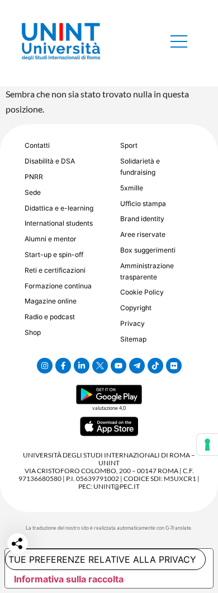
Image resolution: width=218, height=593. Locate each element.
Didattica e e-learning (59, 208)
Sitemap (133, 339)
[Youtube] (118, 365)
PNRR (34, 176)
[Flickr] (174, 365)
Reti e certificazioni (55, 270)
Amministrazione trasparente (147, 271)
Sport (129, 145)
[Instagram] (45, 365)
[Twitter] (100, 365)
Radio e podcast (50, 316)
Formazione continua (58, 286)
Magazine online (51, 301)
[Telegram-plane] (137, 365)
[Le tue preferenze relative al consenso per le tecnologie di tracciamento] (207, 444)
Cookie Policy (142, 292)
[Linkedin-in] (81, 365)
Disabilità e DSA (50, 161)
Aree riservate (142, 234)
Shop (33, 332)
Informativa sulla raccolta (69, 579)
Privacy (132, 323)
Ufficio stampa (143, 203)
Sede (33, 192)
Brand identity (142, 218)
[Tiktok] (155, 365)
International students (59, 223)
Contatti (37, 145)
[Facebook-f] (63, 365)
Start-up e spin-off (54, 254)
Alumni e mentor (51, 239)
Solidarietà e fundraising (140, 166)
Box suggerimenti (148, 250)
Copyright (135, 307)
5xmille (131, 188)
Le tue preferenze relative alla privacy (100, 559)
